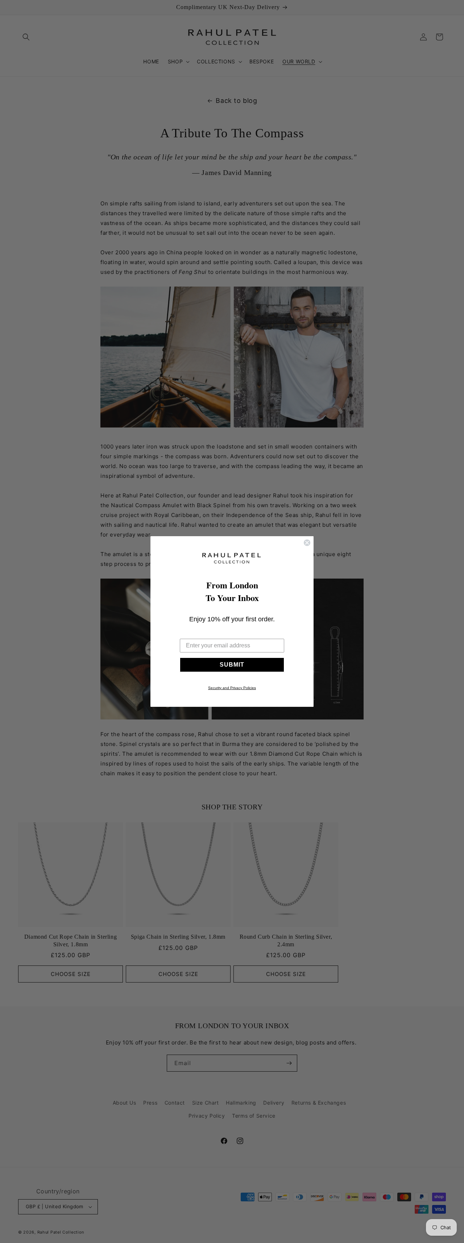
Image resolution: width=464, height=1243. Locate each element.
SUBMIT (232, 665)
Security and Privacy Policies (232, 688)
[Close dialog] (307, 542)
